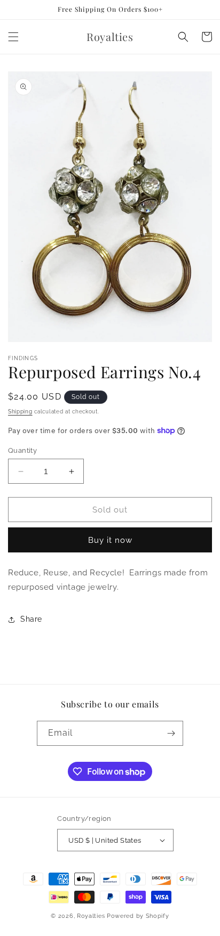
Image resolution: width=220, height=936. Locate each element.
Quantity (22, 450)
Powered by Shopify (138, 916)
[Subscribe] (171, 733)
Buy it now (110, 540)
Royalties (91, 916)
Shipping (20, 411)
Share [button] (31, 619)
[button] (13, 36)
